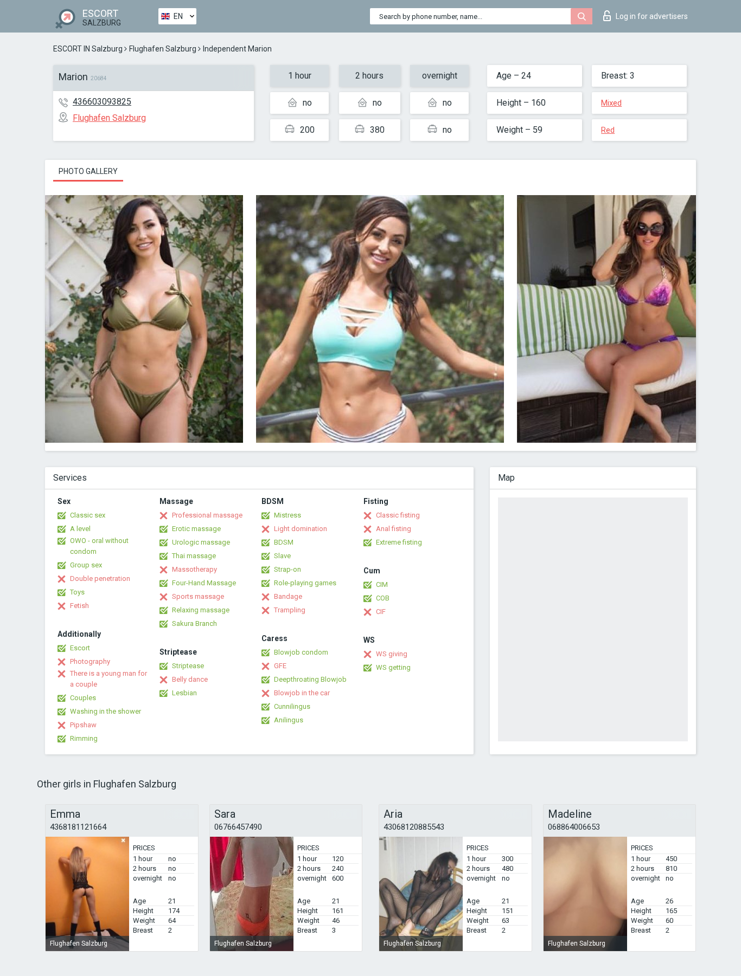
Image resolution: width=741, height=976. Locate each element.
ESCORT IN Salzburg (88, 48)
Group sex (86, 565)
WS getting (393, 667)
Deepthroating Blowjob (310, 679)
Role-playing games (305, 583)
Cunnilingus (292, 706)
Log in (652, 16)
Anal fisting (393, 529)
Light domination (300, 529)
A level (80, 529)
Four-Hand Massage (204, 583)
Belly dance (190, 679)
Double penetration (100, 578)
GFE (280, 666)
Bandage (288, 596)
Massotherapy (194, 569)
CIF (381, 611)
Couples (83, 698)
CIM (382, 584)
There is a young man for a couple (108, 678)
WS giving (391, 654)
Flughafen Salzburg (162, 48)
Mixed (611, 103)
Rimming (84, 738)
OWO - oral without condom (99, 546)
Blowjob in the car (302, 693)
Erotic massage (196, 529)
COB (382, 598)
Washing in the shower (105, 711)
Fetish (79, 606)
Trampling (289, 610)
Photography (90, 661)
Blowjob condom (301, 652)
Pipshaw (83, 725)
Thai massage (194, 556)
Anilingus (288, 720)
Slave (282, 556)
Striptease (188, 666)
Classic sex (87, 515)
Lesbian (184, 693)
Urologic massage (201, 542)
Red (608, 130)
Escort (80, 648)
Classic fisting (398, 515)
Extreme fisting (399, 542)
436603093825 (102, 101)
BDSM (283, 542)
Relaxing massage (200, 610)
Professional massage (207, 515)
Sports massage (198, 596)
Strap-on (287, 569)
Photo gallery (88, 171)
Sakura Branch (194, 623)
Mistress (287, 515)
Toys (77, 592)
